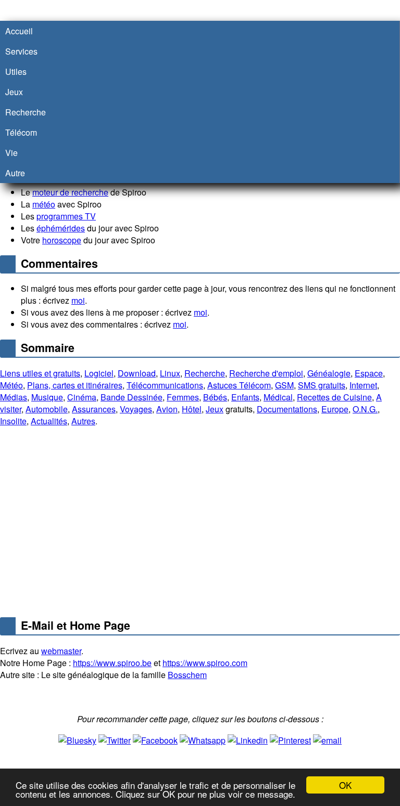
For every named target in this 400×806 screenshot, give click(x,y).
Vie (11, 153)
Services (21, 51)
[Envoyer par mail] (327, 739)
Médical (278, 397)
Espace (369, 373)
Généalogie (329, 373)
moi (78, 300)
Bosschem (187, 675)
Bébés (215, 397)
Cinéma (81, 397)
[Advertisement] (200, 523)
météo (43, 204)
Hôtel (192, 409)
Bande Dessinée (131, 397)
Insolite (13, 421)
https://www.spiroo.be (112, 663)
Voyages (136, 409)
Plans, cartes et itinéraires (74, 385)
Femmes (183, 397)
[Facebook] (155, 739)
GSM (284, 385)
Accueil (19, 31)
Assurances (94, 409)
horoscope (61, 240)
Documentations (287, 409)
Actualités (49, 421)
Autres (83, 421)
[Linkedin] (248, 739)
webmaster (61, 651)
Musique (47, 397)
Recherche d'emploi (266, 373)
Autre (15, 173)
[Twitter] (114, 739)
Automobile (47, 409)
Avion (167, 409)
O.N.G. (365, 409)
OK (345, 784)
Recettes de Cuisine (334, 397)
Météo (11, 385)
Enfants (245, 397)
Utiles (16, 71)
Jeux (214, 409)
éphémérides (60, 228)
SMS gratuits (321, 385)
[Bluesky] (77, 739)
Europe (334, 409)
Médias (13, 397)
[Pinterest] (290, 739)
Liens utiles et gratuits (40, 373)
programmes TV (66, 216)
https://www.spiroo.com (204, 663)
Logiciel (99, 373)
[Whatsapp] (203, 739)
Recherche (204, 373)
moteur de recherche (70, 192)
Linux (170, 373)
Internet (363, 385)
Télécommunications (165, 385)
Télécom (21, 132)
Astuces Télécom (239, 385)
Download (137, 373)
